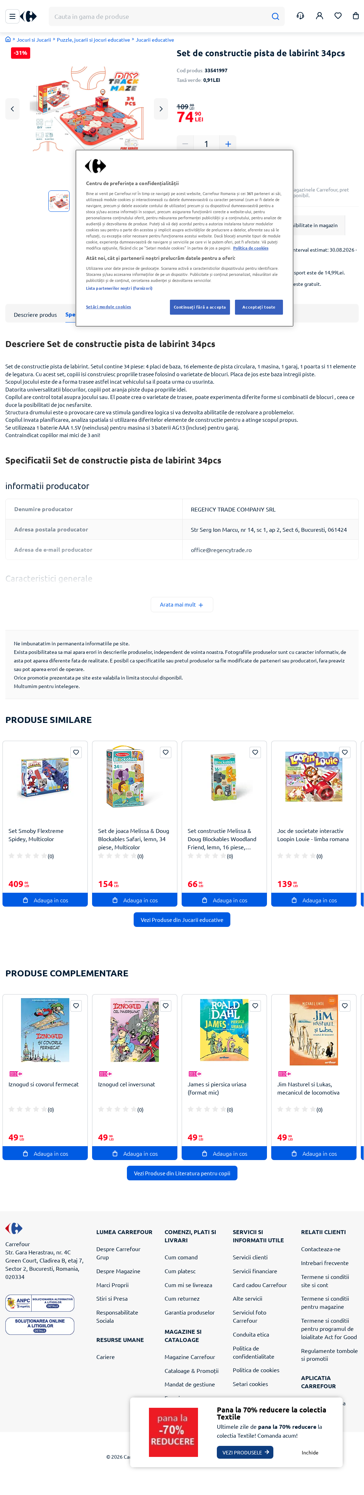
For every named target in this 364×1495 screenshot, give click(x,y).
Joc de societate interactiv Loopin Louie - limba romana (313, 834)
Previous (12, 109)
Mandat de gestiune (190, 1384)
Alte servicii (247, 1298)
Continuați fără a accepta (200, 307)
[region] (184, 238)
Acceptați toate (258, 307)
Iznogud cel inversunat (126, 1083)
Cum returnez (182, 1298)
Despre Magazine (118, 1270)
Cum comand (181, 1256)
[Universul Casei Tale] (31, 16)
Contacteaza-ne (321, 1248)
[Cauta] (275, 16)
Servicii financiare (255, 1270)
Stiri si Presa (112, 1298)
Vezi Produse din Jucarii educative (182, 919)
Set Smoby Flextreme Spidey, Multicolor (36, 834)
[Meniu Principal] (12, 16)
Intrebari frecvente (325, 1262)
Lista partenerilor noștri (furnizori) (119, 288)
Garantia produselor (190, 1312)
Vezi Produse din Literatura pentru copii (182, 1173)
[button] (356, 17)
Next (161, 109)
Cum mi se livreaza (188, 1284)
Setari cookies (250, 1383)
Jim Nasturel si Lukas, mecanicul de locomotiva (308, 1088)
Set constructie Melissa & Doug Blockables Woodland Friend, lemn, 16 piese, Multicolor (222, 839)
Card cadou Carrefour (260, 1284)
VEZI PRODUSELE (242, 1452)
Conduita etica (251, 1334)
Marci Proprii (112, 1284)
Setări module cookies (108, 306)
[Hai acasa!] (8, 39)
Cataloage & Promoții (192, 1370)
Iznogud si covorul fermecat (44, 1083)
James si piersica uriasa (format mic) (217, 1088)
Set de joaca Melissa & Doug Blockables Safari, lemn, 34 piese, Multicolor (133, 838)
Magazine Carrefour (190, 1356)
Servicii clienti (250, 1256)
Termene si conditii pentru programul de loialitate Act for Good (329, 1328)
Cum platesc (180, 1270)
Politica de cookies (256, 1369)
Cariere (105, 1356)
